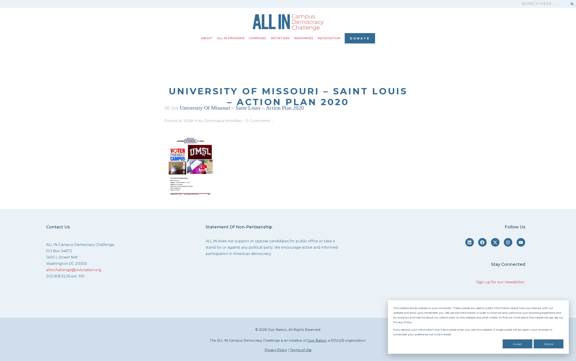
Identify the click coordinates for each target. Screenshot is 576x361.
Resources (303, 38)
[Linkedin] (469, 242)
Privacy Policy (276, 350)
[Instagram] (508, 242)
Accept (517, 344)
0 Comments (258, 121)
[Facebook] (482, 242)
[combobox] (543, 4)
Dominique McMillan (223, 121)
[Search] (572, 4)
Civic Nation (316, 340)
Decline (548, 344)
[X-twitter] (495, 242)
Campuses (257, 38)
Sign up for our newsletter (500, 282)
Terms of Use (301, 350)
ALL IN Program (230, 38)
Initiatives (280, 38)
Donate (360, 38)
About (206, 38)
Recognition (329, 38)
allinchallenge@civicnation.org (73, 270)
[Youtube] (521, 242)
